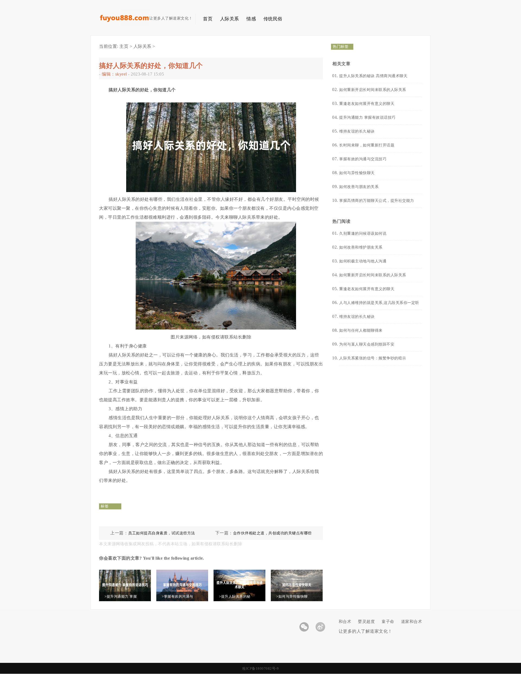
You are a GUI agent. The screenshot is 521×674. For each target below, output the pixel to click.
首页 (207, 18)
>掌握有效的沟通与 (177, 596)
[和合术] (124, 25)
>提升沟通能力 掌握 (120, 596)
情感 (251, 18)
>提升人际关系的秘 (234, 596)
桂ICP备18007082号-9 (260, 668)
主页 (123, 46)
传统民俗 (272, 18)
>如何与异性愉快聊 (292, 596)
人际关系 (229, 18)
